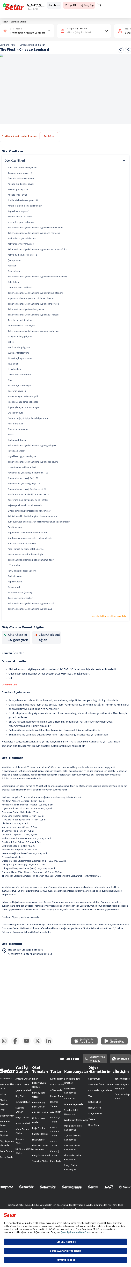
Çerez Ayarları (7, 1157)
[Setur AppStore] (86, 1044)
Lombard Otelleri (18, 21)
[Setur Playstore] (116, 1044)
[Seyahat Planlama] (98, 5)
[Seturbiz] (26, 1187)
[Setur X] (38, 1044)
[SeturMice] (48, 1187)
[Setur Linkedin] (49, 1044)
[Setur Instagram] (5, 1044)
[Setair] (93, 1187)
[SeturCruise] (72, 1187)
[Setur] (14, 7)
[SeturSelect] (108, 1187)
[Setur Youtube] (27, 1044)
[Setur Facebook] (16, 1044)
